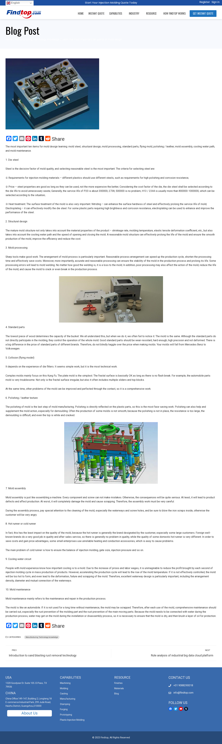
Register (204, 2)
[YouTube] (181, 709)
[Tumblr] (186, 709)
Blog (116, 693)
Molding (64, 688)
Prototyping (66, 714)
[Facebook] (170, 709)
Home (81, 13)
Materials (119, 688)
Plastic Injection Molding (72, 720)
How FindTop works (174, 13)
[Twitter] (176, 709)
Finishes (118, 683)
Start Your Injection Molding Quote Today (111, 3)
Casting (64, 693)
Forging (64, 709)
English (15, 2)
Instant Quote (96, 13)
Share (58, 139)
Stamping (65, 704)
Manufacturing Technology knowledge (42, 637)
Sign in (216, 2)
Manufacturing (67, 698)
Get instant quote (203, 13)
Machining (65, 683)
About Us (29, 713)
